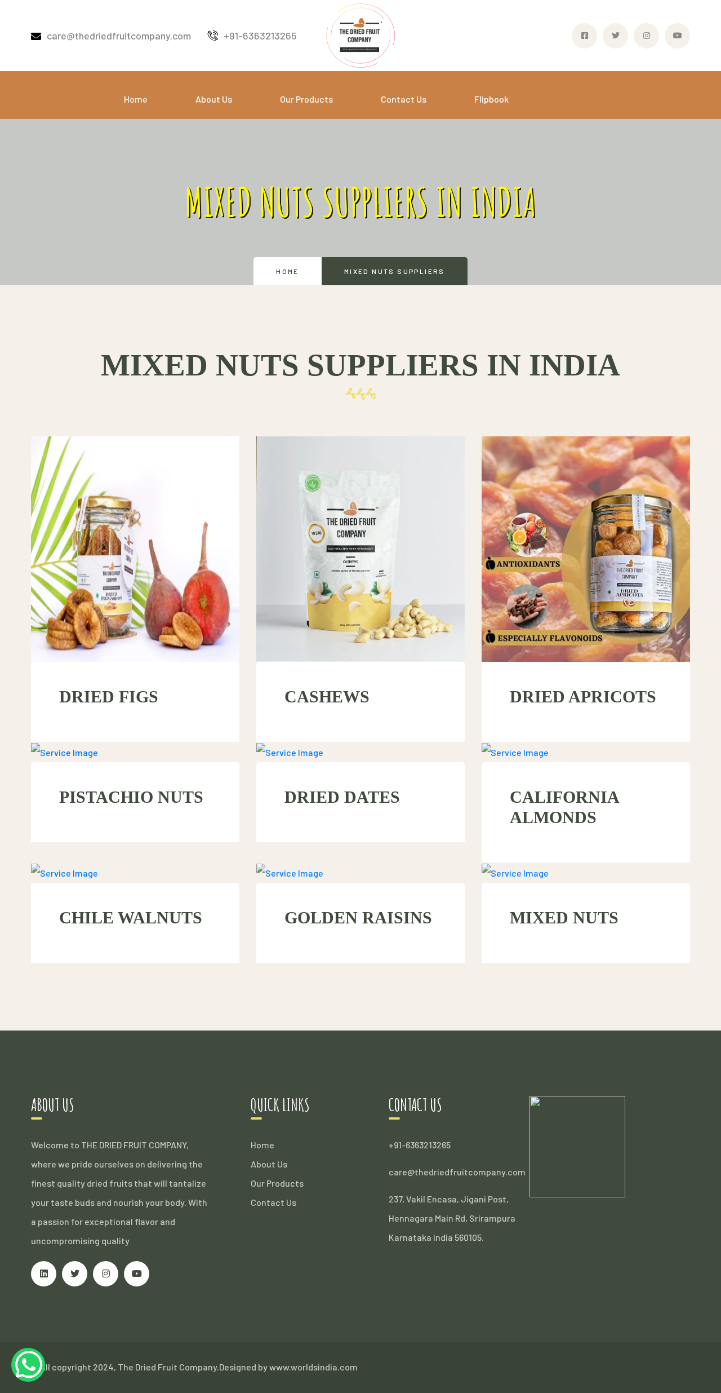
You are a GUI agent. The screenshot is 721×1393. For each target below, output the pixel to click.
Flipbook (491, 99)
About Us (213, 99)
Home (136, 99)
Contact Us (403, 99)
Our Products (306, 99)
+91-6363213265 (260, 35)
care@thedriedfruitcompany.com (119, 35)
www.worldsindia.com (313, 1366)
